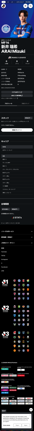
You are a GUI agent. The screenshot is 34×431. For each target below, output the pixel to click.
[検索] (30, 6)
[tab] (8, 103)
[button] (25, 6)
